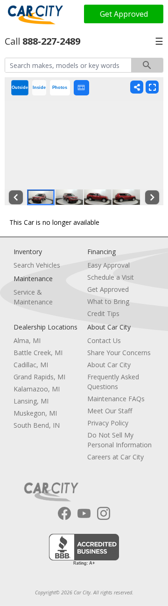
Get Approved (124, 14)
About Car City (109, 364)
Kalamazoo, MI (37, 388)
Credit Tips (103, 313)
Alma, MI (27, 340)
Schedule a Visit (110, 277)
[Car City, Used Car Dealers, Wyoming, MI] (84, 550)
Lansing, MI (31, 401)
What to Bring (108, 301)
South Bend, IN (37, 425)
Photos (59, 87)
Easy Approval (108, 265)
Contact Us (104, 340)
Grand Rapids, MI (39, 376)
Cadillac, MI (31, 364)
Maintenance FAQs (116, 398)
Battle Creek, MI (38, 352)
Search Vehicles (37, 265)
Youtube (84, 513)
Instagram (103, 513)
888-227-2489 (51, 41)
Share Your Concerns (119, 352)
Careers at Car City (115, 456)
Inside (39, 87)
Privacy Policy (107, 422)
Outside (20, 87)
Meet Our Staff (109, 410)
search (147, 65)
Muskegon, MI (35, 413)
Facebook (64, 513)
